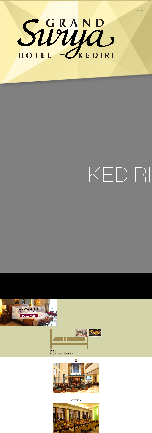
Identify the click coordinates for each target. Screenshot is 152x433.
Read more (76, 401)
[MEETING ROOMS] (88, 298)
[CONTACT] (100, 298)
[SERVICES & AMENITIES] (83, 298)
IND (151, 0)
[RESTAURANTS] (78, 298)
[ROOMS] (92, 298)
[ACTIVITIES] (95, 298)
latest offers (95, 336)
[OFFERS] (97, 298)
